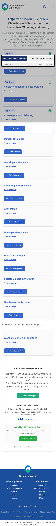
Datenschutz (29, 517)
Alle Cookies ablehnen (40, 59)
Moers (14, 498)
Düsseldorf (14, 485)
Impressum (17, 517)
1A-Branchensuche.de (34, 447)
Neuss (14, 495)
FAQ (13, 512)
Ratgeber (5, 512)
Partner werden (31, 512)
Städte (42, 512)
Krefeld (14, 492)
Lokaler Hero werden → (28, 419)
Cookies (40, 517)
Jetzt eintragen (29, 396)
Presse (20, 512)
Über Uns (51, 512)
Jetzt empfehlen (28, 439)
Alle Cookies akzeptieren (14, 59)
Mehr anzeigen (10, 143)
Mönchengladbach (14, 488)
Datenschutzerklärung (45, 64)
